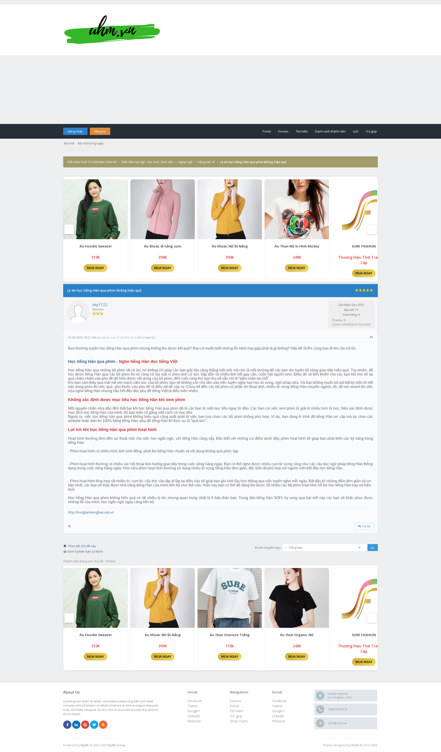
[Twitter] (94, 725)
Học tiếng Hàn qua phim (91, 361)
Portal (267, 131)
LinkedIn (278, 716)
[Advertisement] (220, 89)
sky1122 (99, 304)
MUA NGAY (95, 268)
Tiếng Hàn (204, 162)
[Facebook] (67, 725)
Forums (283, 131)
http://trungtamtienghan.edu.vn (91, 512)
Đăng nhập (75, 131)
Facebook (279, 701)
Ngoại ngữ (185, 162)
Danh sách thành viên (330, 131)
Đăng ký (99, 131)
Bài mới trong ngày (91, 143)
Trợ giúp (371, 131)
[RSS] (103, 725)
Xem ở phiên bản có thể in (85, 551)
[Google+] (85, 725)
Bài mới (69, 143)
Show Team (239, 721)
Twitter (277, 706)
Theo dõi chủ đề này (82, 546)
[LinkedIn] (76, 725)
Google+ (278, 711)
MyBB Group (116, 745)
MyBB (84, 745)
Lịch (355, 131)
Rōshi (355, 745)
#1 (371, 337)
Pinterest (278, 721)
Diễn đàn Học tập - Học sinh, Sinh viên (147, 162)
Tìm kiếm (302, 131)
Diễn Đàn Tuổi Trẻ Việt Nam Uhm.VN (92, 162)
